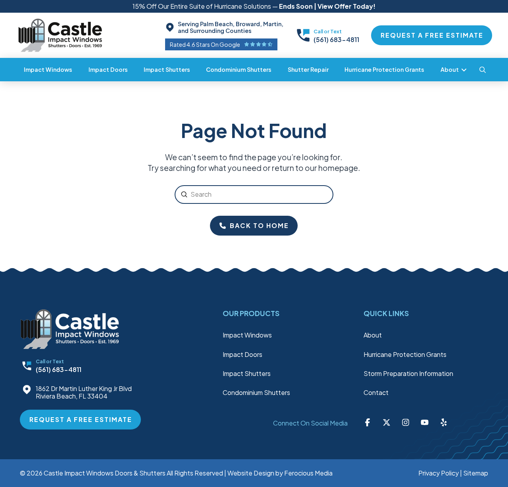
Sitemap (475, 473)
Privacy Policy (438, 473)
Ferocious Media (308, 473)
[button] (482, 69)
